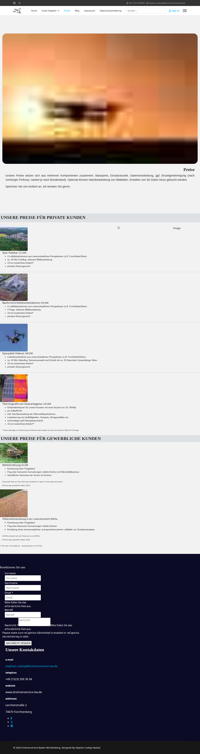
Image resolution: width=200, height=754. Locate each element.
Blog (77, 10)
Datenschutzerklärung (111, 10)
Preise (67, 10)
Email (9, 592)
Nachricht (11, 625)
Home (34, 10)
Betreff (9, 610)
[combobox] (145, 11)
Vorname (10, 573)
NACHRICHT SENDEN (18, 643)
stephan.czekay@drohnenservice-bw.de (167, 3)
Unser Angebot (49, 10)
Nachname (11, 583)
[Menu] (185, 10)
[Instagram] (19, 2)
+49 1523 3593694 (136, 3)
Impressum (89, 10)
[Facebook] (14, 2)
